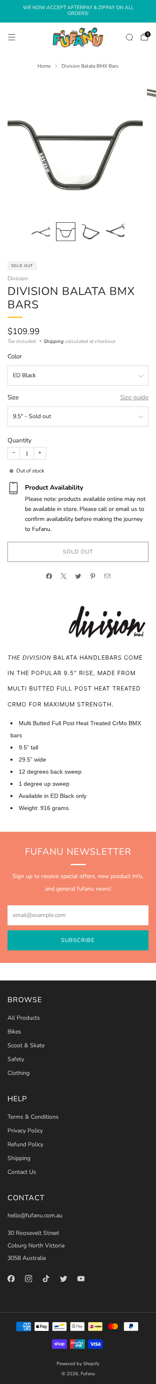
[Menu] (11, 37)
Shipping (54, 341)
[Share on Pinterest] (92, 576)
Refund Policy (25, 1144)
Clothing (18, 1073)
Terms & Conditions (33, 1117)
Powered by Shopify (78, 1364)
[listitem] (78, 11)
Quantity (19, 440)
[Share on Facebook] (49, 576)
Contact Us (21, 1172)
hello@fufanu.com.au (34, 1215)
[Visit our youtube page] (80, 1278)
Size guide (134, 397)
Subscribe (78, 940)
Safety (15, 1059)
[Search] (129, 37)
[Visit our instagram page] (28, 1278)
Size (13, 397)
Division (17, 278)
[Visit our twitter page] (63, 1278)
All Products (23, 1018)
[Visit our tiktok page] (45, 1278)
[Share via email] (107, 576)
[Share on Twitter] (78, 576)
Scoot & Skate (26, 1045)
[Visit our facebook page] (11, 1278)
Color (14, 356)
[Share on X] (63, 576)
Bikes (14, 1032)
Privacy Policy (25, 1131)
